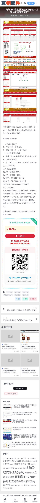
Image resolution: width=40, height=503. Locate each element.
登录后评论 (20, 388)
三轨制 (21, 458)
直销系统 (17, 295)
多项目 (11, 464)
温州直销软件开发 (8, 347)
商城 (23, 461)
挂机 (7, 468)
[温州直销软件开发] (10, 336)
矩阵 (19, 485)
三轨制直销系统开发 (9, 371)
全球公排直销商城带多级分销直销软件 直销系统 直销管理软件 (24, 406)
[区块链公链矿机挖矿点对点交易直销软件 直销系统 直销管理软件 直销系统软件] (7, 445)
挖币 (10, 468)
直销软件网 (13, 485)
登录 (31, 3)
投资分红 (26, 464)
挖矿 (13, 468)
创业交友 (25, 292)
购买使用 (21, 236)
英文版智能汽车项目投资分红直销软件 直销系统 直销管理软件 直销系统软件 (24, 437)
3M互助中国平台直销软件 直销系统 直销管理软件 (24, 428)
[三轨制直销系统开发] (10, 360)
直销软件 (15, 15)
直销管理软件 (8, 295)
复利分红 (31, 461)
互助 (24, 458)
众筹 (32, 458)
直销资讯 (6, 344)
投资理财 (33, 464)
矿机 (22, 485)
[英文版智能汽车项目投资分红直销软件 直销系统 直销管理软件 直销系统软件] (7, 437)
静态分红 (7, 488)
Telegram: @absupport (21, 278)
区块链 (8, 460)
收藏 (26, 299)
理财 (24, 468)
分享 (19, 299)
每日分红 (20, 468)
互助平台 (28, 458)
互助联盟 (17, 292)
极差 (16, 468)
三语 (15, 458)
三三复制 (5, 458)
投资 (20, 464)
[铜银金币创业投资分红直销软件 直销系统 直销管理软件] (7, 422)
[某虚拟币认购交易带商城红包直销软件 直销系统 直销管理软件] (29, 336)
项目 (11, 488)
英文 (25, 485)
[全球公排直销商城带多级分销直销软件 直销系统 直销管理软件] (7, 407)
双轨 (14, 461)
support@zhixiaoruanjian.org (21, 281)
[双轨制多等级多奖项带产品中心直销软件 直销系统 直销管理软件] (7, 414)
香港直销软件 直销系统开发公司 (29, 371)
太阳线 (16, 464)
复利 (27, 461)
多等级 (7, 464)
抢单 (4, 468)
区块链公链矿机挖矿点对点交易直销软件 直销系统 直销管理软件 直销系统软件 (24, 444)
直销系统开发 (29, 473)
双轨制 (19, 461)
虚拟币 (30, 485)
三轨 (18, 458)
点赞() (34, 299)
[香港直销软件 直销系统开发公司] (29, 360)
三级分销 (11, 458)
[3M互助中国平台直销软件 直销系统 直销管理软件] (7, 429)
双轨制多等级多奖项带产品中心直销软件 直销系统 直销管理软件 (24, 413)
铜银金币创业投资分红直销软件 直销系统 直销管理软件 (24, 421)
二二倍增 (9, 292)
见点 (33, 485)
